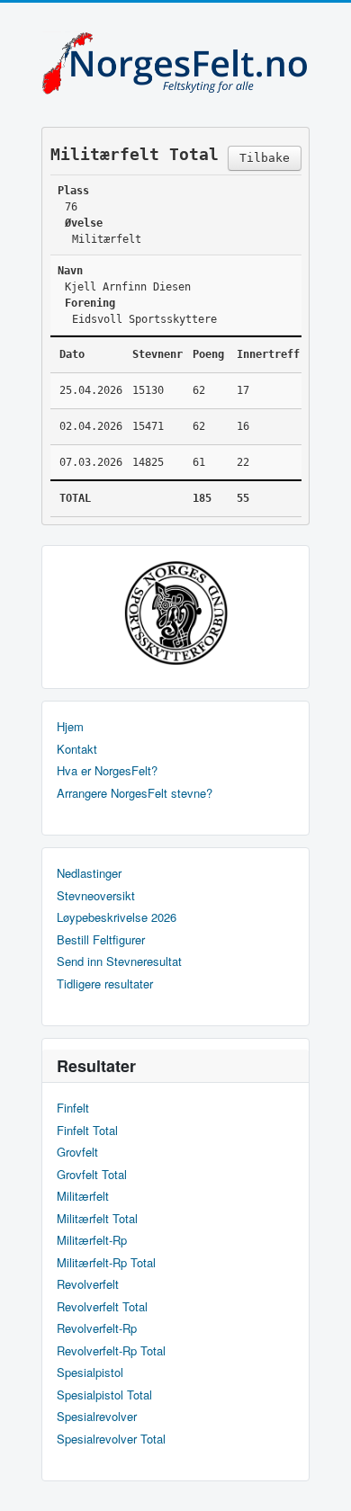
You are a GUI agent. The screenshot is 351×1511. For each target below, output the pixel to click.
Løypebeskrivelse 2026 (116, 917)
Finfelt (73, 1108)
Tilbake (264, 158)
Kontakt (77, 749)
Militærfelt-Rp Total (106, 1263)
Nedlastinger (89, 873)
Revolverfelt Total (102, 1307)
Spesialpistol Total (104, 1395)
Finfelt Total (87, 1130)
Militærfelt (83, 1196)
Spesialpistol (90, 1372)
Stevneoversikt (96, 896)
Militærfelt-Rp (92, 1240)
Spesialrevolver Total (111, 1439)
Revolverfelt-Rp (97, 1328)
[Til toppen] (323, 1482)
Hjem (70, 727)
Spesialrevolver (97, 1416)
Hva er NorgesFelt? (107, 771)
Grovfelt (77, 1152)
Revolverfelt (88, 1284)
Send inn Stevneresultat (119, 961)
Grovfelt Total (92, 1175)
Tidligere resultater (105, 984)
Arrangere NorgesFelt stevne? (134, 793)
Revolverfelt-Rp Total (111, 1351)
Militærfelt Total (97, 1219)
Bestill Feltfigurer (101, 940)
